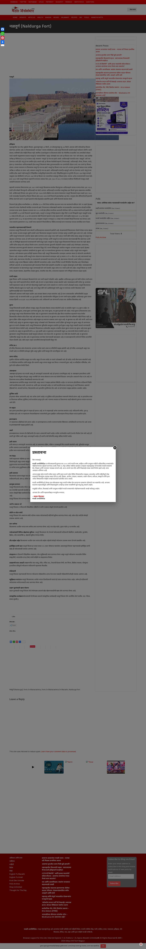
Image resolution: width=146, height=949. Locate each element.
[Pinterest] (2, 38)
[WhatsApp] (2, 33)
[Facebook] (2, 29)
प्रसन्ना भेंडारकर (39, 496)
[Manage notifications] (141, 944)
